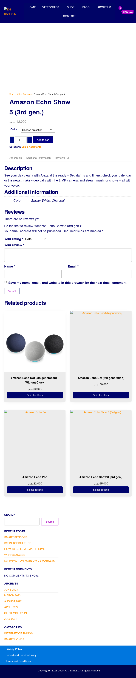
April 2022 (11, 607)
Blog (86, 7)
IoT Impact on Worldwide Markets (29, 560)
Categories (50, 7)
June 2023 (11, 589)
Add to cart (43, 140)
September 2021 (15, 613)
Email (73, 266)
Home (32, 7)
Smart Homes (14, 639)
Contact (69, 16)
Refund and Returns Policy (20, 655)
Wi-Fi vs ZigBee (14, 554)
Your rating (13, 239)
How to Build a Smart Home (24, 549)
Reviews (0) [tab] (62, 157)
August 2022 (13, 601)
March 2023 (12, 595)
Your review (14, 245)
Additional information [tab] (38, 157)
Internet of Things (18, 633)
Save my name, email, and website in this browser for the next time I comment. (67, 282)
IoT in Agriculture (17, 543)
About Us (104, 7)
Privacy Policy (13, 649)
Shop (71, 7)
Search (10, 515)
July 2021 (10, 619)
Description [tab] (15, 157)
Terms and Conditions (18, 661)
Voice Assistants (24, 94)
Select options (35, 395)
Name (9, 266)
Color (13, 129)
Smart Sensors (15, 537)
